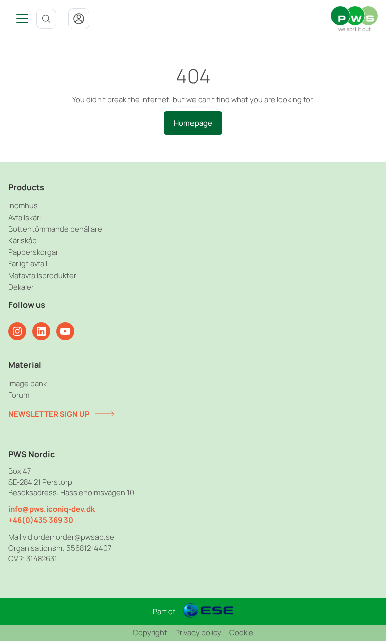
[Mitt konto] (78, 18)
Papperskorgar (33, 252)
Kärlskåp (22, 240)
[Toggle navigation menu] (18, 18)
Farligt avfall (27, 263)
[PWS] (354, 18)
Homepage (193, 123)
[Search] (46, 19)
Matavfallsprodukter (42, 275)
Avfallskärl (24, 217)
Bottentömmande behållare (55, 229)
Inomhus (23, 205)
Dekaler (21, 287)
